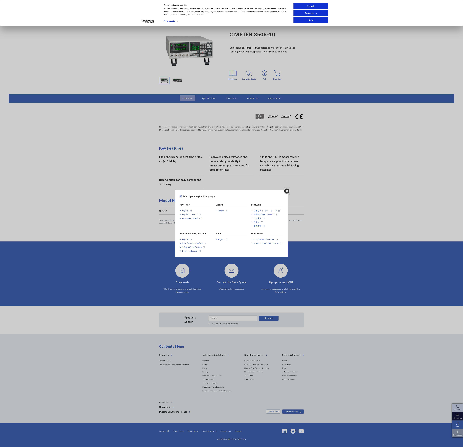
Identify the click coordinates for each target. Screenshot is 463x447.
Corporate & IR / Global (264, 239)
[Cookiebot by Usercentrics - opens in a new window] (147, 21)
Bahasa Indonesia (189, 251)
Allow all (310, 6)
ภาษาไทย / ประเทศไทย (192, 243)
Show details (169, 21)
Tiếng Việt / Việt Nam (192, 247)
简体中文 (258, 218)
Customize (309, 13)
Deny (311, 20)
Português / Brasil (190, 218)
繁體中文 (258, 226)
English (185, 210)
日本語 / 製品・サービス (264, 214)
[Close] (287, 191)
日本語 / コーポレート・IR (265, 210)
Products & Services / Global (266, 243)
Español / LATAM (189, 214)
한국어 (256, 222)
